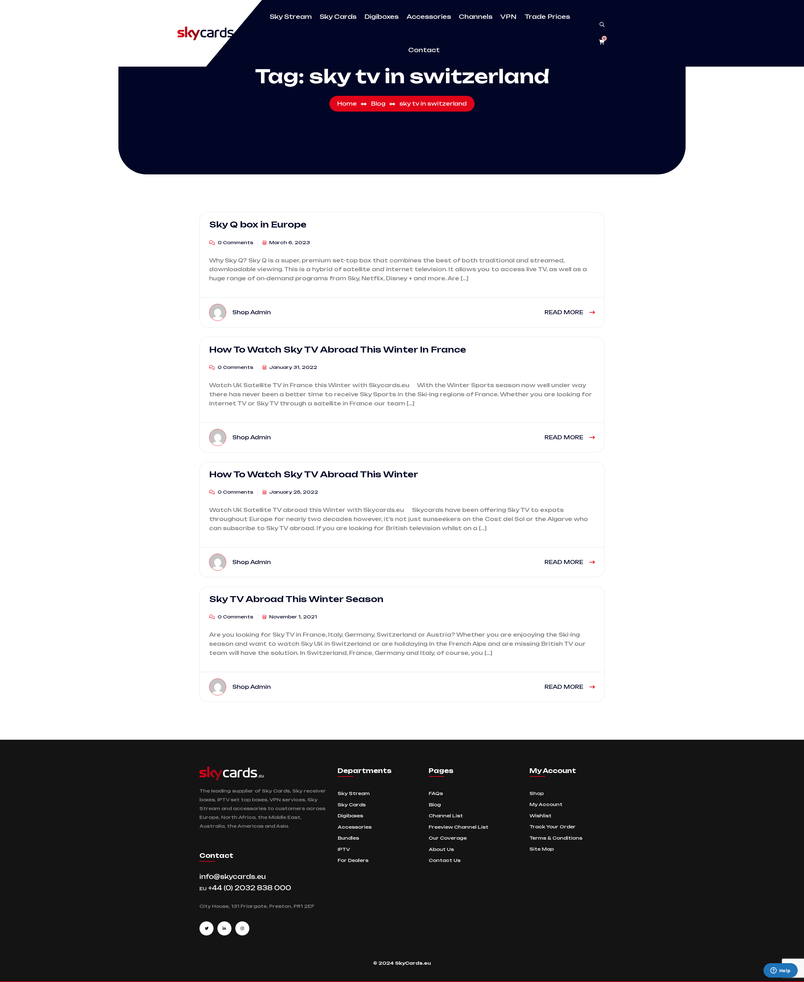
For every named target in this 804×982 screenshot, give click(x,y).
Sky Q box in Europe (258, 224)
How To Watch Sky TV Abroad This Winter (313, 474)
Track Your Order (553, 826)
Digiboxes (381, 16)
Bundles (348, 838)
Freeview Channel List (458, 827)
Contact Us (444, 860)
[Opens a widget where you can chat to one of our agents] (780, 971)
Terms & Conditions (556, 838)
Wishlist (540, 815)
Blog (435, 804)
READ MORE (565, 312)
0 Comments (234, 242)
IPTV (344, 849)
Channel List (446, 815)
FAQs (436, 793)
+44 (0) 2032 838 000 (245, 888)
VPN (508, 16)
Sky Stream (291, 16)
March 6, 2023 (289, 242)
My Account (546, 804)
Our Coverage (448, 838)
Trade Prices (547, 16)
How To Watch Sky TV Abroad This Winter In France (337, 349)
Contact (424, 50)
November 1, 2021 (292, 616)
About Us (441, 849)
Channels (475, 16)
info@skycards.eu (232, 877)
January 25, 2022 (293, 492)
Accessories (428, 16)
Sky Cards (338, 16)
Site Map (542, 849)
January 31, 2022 (292, 367)
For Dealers (353, 860)
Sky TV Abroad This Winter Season (296, 599)
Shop (537, 793)
